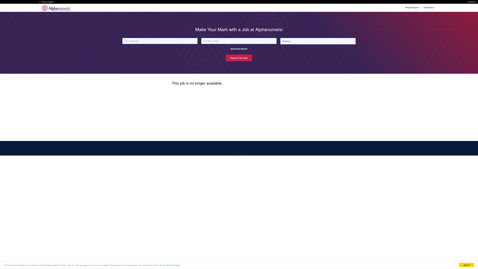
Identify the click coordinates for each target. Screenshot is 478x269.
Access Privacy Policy (169, 265)
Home (44, 2)
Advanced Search (239, 48)
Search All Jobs (239, 58)
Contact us (472, 2)
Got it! (467, 265)
